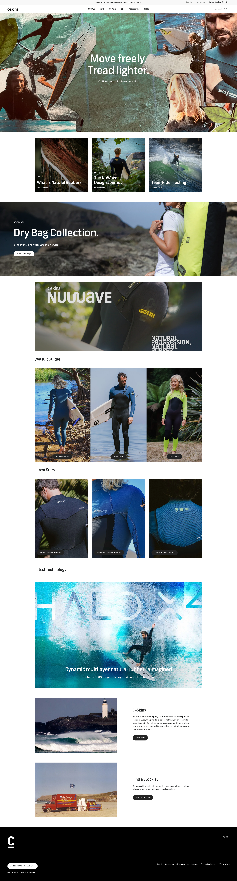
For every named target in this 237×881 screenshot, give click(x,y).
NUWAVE (91, 9)
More (146, 9)
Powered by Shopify (27, 872)
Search (159, 864)
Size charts (181, 864)
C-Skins (16, 872)
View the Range (24, 254)
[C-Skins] (13, 9)
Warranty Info (224, 864)
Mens (102, 9)
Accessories (134, 9)
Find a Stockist (143, 798)
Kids (122, 9)
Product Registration (208, 864)
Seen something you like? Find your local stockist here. (118, 2)
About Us (140, 738)
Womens (112, 9)
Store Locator (193, 864)
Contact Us (169, 864)
